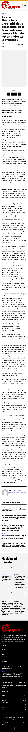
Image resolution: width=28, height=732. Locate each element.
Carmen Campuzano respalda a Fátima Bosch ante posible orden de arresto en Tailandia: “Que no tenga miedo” (13, 537)
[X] (12, 94)
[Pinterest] (15, 94)
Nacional (3, 507)
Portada (3, 13)
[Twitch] (15, 728)
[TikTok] (12, 728)
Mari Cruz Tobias (20, 45)
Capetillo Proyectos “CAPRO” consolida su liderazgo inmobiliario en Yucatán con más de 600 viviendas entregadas (13, 545)
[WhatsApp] (19, 94)
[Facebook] (8, 94)
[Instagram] (9, 728)
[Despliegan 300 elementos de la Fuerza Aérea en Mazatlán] (7, 569)
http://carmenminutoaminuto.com (17, 492)
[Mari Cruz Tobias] (5, 493)
